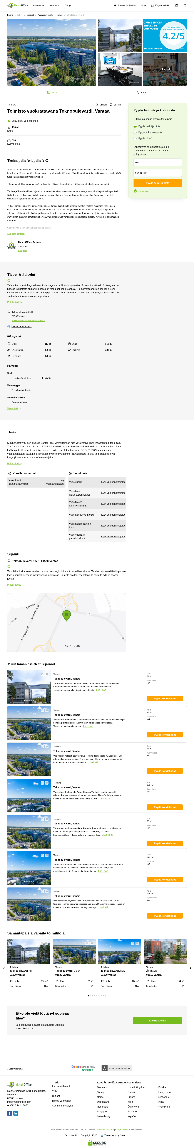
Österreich (133, 1106)
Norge (100, 1097)
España (132, 1092)
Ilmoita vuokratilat (127, 5)
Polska (162, 1087)
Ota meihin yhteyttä (62, 1105)
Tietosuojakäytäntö (105, 1129)
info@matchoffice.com (19, 1102)
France (131, 1097)
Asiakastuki (54, 5)
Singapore (164, 1097)
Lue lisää (22, 250)
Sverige (101, 1092)
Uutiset (56, 1096)
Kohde (20, 15)
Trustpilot (133, 204)
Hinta (143, 5)
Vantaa (59, 15)
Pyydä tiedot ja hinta (149, 126)
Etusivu (10, 15)
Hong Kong (164, 1092)
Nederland (102, 1106)
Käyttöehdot (122, 1129)
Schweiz (132, 1111)
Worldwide (164, 1106)
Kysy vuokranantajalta (150, 132)
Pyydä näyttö (145, 138)
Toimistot (30, 15)
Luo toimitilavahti (61, 1086)
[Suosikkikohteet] (185, 5)
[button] (41, 674)
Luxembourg (103, 1116)
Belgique (102, 1111)
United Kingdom (136, 1087)
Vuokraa (37, 5)
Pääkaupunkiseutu (45, 15)
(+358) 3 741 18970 (17, 1105)
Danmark (102, 1087)
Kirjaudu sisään (162, 5)
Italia (130, 1102)
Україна (132, 1116)
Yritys (68, 5)
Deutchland (103, 1102)
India (161, 1102)
